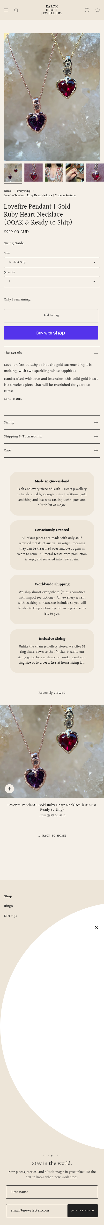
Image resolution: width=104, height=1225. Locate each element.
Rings (8, 906)
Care (7, 451)
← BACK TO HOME (52, 836)
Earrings (10, 916)
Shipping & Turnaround (23, 437)
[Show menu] (7, 10)
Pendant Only (17, 262)
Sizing (9, 423)
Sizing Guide (14, 243)
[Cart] (97, 10)
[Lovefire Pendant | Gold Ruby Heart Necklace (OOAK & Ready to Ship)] (52, 751)
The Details (13, 353)
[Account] (87, 10)
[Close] (96, 927)
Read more (13, 399)
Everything (23, 191)
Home (7, 191)
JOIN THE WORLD (82, 1210)
